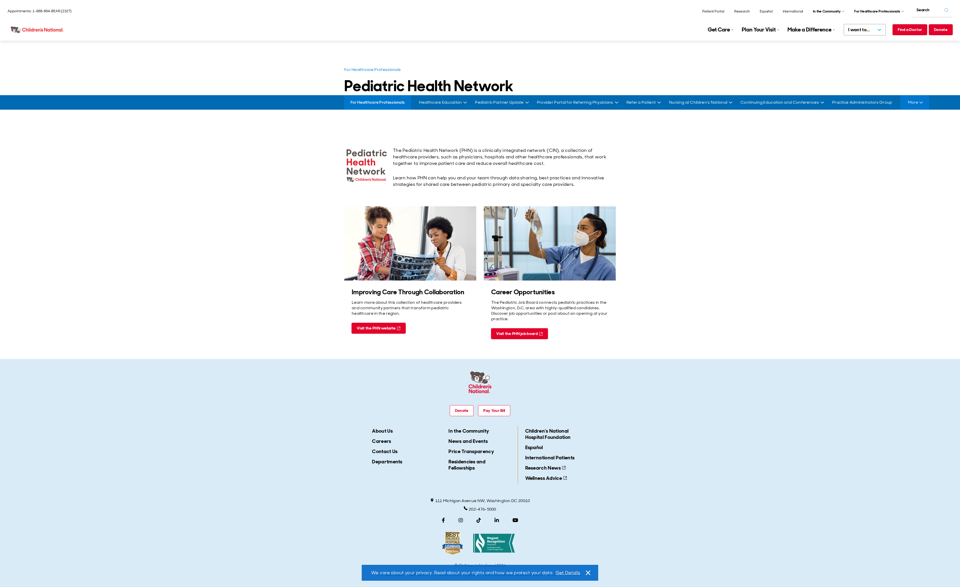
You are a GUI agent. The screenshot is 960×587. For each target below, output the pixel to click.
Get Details (568, 573)
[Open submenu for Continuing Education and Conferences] (822, 102)
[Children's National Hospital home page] (38, 29)
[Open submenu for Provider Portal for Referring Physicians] (616, 102)
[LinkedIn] (497, 520)
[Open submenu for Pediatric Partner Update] (527, 102)
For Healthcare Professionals (372, 69)
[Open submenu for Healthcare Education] (465, 102)
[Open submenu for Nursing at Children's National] (730, 102)
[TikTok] (479, 520)
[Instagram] (461, 520)
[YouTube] (515, 520)
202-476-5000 (482, 509)
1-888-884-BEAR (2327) (52, 11)
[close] (588, 573)
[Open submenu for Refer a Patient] (659, 102)
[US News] (452, 543)
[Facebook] (443, 520)
